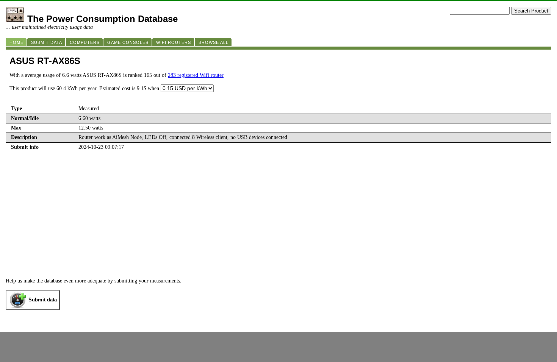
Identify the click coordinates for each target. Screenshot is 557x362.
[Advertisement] (278, 209)
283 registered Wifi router (196, 75)
